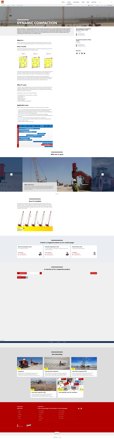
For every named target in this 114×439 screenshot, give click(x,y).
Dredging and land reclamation (23, 114)
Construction (20, 117)
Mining (19, 115)
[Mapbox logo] (2, 340)
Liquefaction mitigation (22, 118)
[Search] (111, 2)
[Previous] (11, 174)
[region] (57, 310)
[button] (55, 193)
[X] (79, 53)
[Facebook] (77, 53)
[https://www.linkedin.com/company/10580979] (81, 409)
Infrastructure (20, 109)
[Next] (103, 174)
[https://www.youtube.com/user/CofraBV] (79, 409)
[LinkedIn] (82, 53)
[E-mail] (84, 53)
